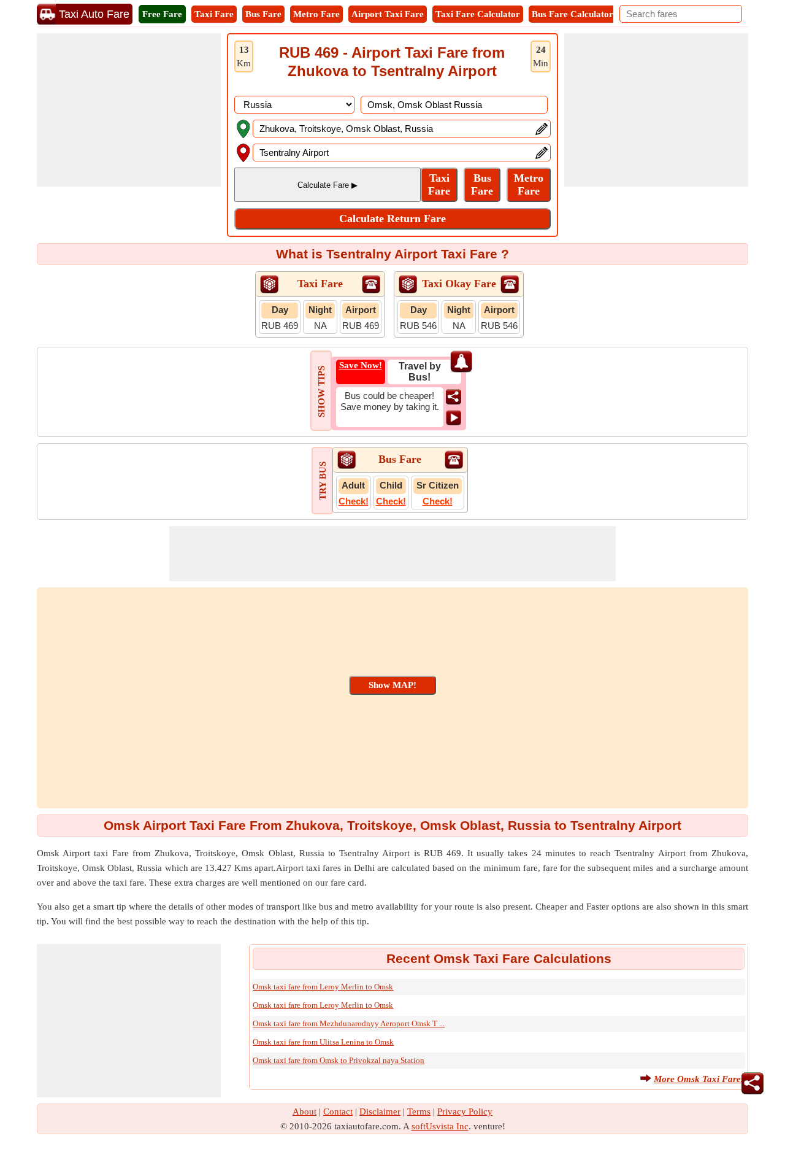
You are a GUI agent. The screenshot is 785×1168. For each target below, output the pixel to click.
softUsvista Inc (440, 1126)
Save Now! (360, 365)
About (304, 1111)
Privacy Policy (464, 1111)
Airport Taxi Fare (387, 14)
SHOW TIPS (321, 391)
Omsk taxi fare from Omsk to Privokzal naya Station (338, 1060)
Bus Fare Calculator (572, 14)
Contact (338, 1111)
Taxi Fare (214, 14)
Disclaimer (379, 1111)
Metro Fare (316, 14)
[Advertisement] (129, 110)
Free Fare (162, 14)
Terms (419, 1111)
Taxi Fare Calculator (477, 14)
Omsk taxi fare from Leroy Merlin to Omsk (323, 986)
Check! (354, 501)
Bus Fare (263, 14)
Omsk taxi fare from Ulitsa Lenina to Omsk (323, 1041)
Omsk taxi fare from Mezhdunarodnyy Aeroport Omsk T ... (349, 1023)
